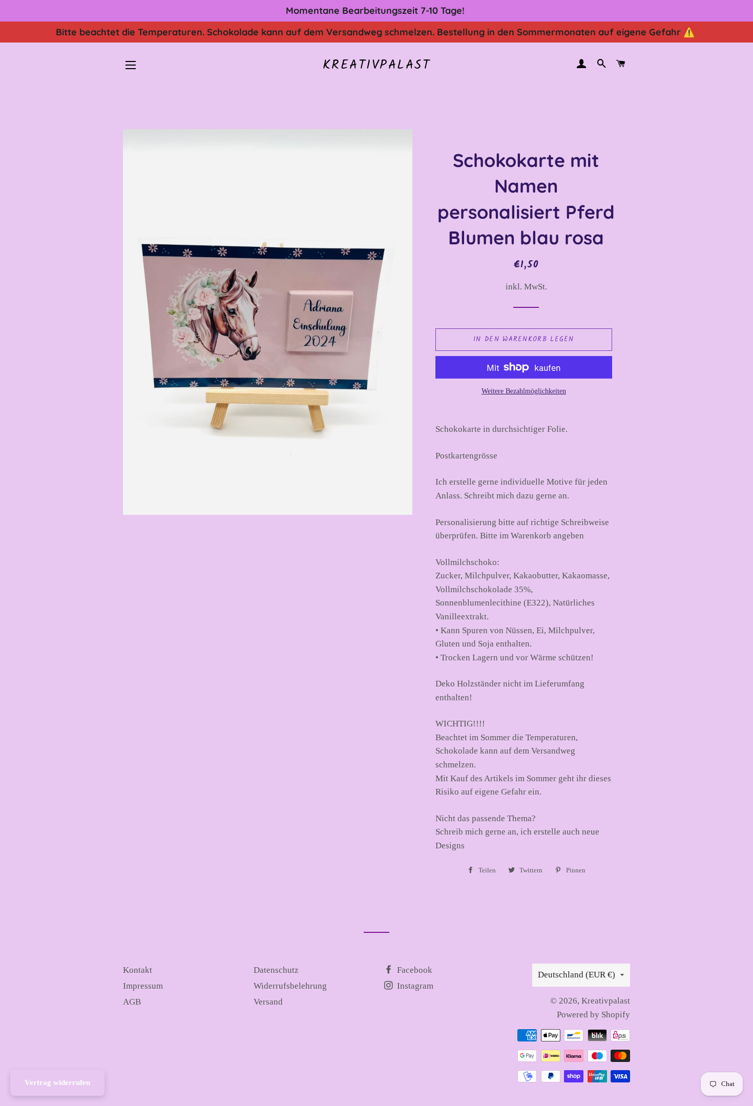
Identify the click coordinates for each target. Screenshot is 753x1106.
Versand (268, 1002)
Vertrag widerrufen (57, 1082)
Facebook (413, 970)
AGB (132, 1002)
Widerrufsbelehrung (290, 986)
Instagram (414, 986)
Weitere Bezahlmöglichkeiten (524, 391)
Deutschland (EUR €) (576, 974)
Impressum (143, 986)
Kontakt (137, 970)
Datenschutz (276, 970)
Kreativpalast (377, 65)
